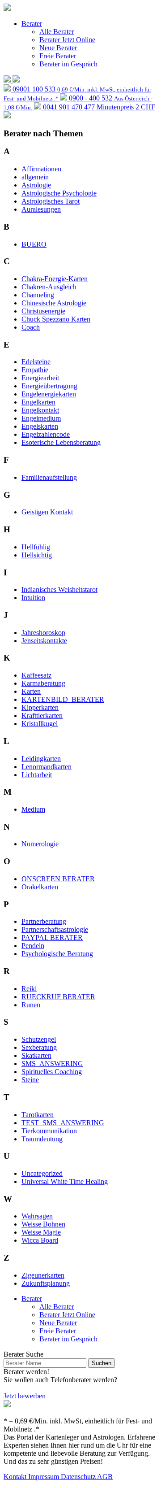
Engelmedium (41, 418)
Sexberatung (39, 1047)
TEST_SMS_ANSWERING (62, 1123)
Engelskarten (39, 426)
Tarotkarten (37, 1114)
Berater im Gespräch (68, 64)
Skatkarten (36, 1055)
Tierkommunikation (49, 1131)
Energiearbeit (40, 378)
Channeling (37, 295)
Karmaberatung (43, 683)
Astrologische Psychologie (59, 193)
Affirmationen (41, 169)
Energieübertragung (49, 386)
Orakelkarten (39, 887)
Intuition (33, 597)
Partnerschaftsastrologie (54, 929)
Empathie (34, 370)
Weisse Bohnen (43, 1224)
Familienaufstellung (49, 477)
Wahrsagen (37, 1216)
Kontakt (16, 1476)
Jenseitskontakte (44, 640)
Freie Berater (57, 56)
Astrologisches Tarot (50, 201)
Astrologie (36, 185)
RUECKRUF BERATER (58, 997)
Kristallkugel (39, 723)
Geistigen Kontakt (47, 512)
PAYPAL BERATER (52, 937)
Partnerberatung (43, 921)
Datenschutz (79, 1476)
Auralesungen (41, 209)
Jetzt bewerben (25, 1396)
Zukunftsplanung (45, 1283)
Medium (33, 809)
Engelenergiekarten (48, 394)
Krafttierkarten (42, 715)
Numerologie (40, 844)
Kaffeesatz (36, 675)
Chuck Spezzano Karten (55, 319)
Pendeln (32, 945)
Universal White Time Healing (64, 1181)
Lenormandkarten (46, 766)
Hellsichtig (36, 555)
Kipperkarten (40, 707)
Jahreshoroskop (43, 632)
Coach (30, 327)
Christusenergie (43, 311)
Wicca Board (39, 1240)
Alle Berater (56, 31)
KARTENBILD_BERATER (62, 699)
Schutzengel (38, 1039)
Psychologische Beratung (57, 953)
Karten (31, 691)
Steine (30, 1079)
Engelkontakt (40, 410)
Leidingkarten (41, 758)
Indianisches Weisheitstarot (59, 589)
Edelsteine (36, 361)
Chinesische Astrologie (53, 303)
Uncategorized (42, 1173)
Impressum (44, 1476)
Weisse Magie (41, 1232)
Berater (31, 23)
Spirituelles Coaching (51, 1071)
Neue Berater (58, 48)
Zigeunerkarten (42, 1275)
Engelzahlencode (45, 434)
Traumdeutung (42, 1139)
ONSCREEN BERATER (58, 879)
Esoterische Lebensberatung (61, 442)
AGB (105, 1476)
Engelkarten (38, 402)
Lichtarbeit (36, 775)
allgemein (35, 177)
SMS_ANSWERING (52, 1063)
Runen (30, 1005)
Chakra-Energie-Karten (54, 279)
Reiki (29, 988)
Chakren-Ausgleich (48, 287)
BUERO (34, 244)
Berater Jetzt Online (67, 40)
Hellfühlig (35, 547)
